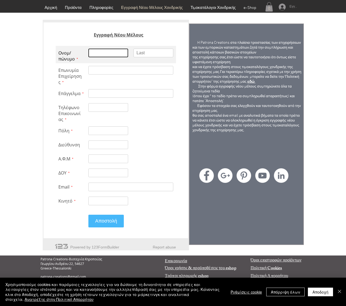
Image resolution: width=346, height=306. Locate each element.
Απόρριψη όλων (285, 292)
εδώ (251, 81)
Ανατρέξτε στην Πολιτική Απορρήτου (59, 299)
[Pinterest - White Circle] (244, 175)
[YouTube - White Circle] (262, 175)
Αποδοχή (320, 292)
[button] (269, 7)
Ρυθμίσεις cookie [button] (246, 292)
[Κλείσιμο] (339, 292)
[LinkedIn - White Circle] (281, 175)
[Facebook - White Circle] (206, 175)
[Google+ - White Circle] (225, 175)
